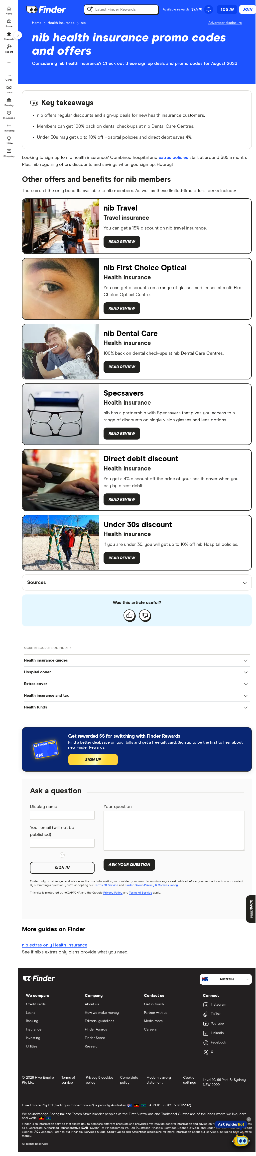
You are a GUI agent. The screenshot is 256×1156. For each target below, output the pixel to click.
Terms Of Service (106, 885)
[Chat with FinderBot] (241, 1140)
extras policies (173, 157)
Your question (118, 807)
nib (83, 23)
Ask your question (129, 865)
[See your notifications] (208, 9)
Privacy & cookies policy (100, 1080)
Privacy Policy (113, 892)
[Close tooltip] (249, 1119)
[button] (137, 660)
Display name (43, 807)
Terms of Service (140, 892)
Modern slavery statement (158, 1080)
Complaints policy (129, 1080)
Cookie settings (189, 1080)
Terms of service (68, 1080)
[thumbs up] (129, 615)
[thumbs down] (144, 615)
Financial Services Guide (88, 1132)
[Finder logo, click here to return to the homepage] (53, 9)
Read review (122, 242)
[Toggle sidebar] (18, 35)
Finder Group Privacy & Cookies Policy (151, 885)
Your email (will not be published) (52, 831)
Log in (227, 9)
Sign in (62, 868)
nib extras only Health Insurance (54, 945)
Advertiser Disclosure (146, 1132)
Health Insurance (61, 23)
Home (36, 23)
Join (248, 9)
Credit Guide (116, 1132)
